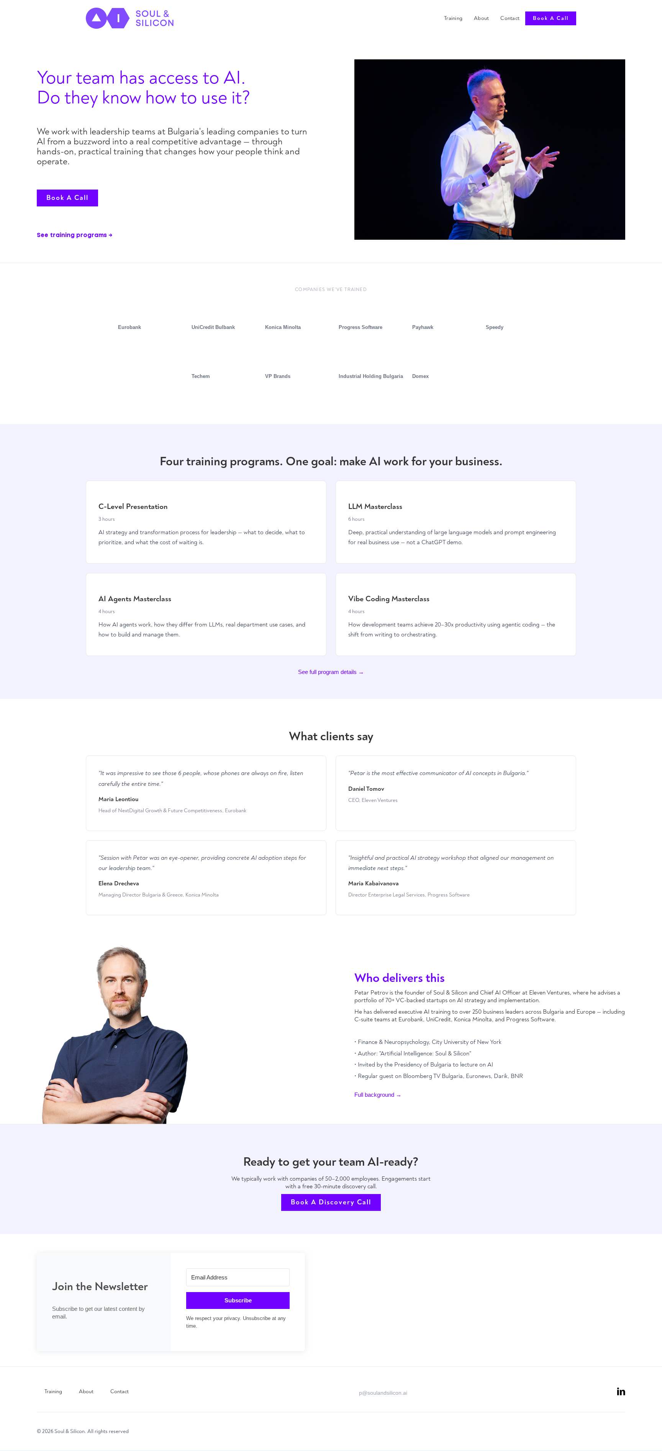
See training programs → (74, 235)
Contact (509, 18)
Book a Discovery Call (331, 1202)
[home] (130, 18)
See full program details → (331, 672)
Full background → (377, 1094)
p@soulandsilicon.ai (383, 1393)
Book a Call (551, 18)
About (481, 18)
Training (453, 18)
